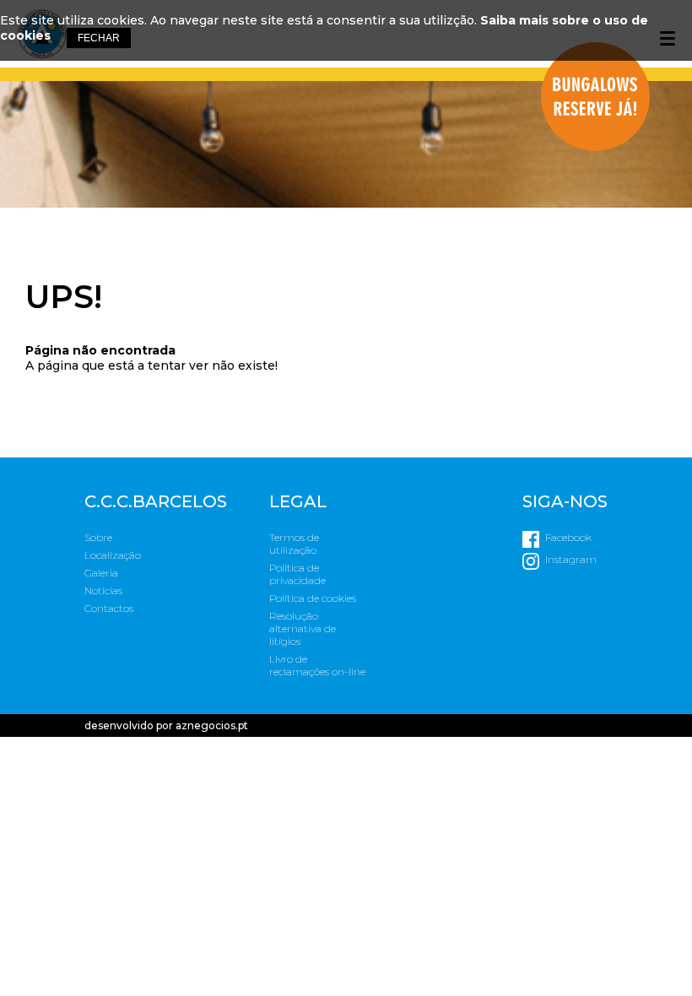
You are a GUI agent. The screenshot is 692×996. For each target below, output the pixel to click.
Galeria (101, 572)
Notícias (103, 590)
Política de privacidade (297, 574)
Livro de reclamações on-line (317, 665)
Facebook (568, 537)
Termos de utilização (294, 543)
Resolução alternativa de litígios (302, 628)
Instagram (571, 559)
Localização (112, 555)
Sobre (98, 537)
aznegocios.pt (212, 725)
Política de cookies (312, 598)
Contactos (108, 608)
